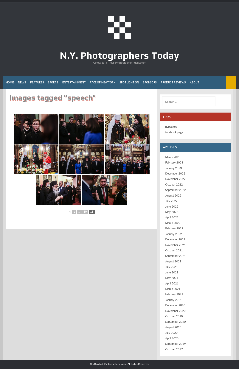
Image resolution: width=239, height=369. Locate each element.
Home (10, 82)
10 (85, 212)
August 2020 (173, 327)
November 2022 (175, 179)
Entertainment (74, 82)
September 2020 (175, 321)
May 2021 (171, 278)
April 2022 (172, 217)
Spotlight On (129, 82)
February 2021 (174, 294)
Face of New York (102, 82)
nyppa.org (171, 126)
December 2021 (175, 239)
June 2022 (171, 206)
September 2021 (175, 256)
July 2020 (171, 332)
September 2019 (175, 343)
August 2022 (173, 195)
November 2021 (175, 245)
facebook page (174, 132)
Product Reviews (173, 82)
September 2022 (175, 190)
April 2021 (172, 283)
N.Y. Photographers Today (119, 55)
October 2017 (174, 349)
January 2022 (173, 234)
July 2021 (171, 267)
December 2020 (175, 305)
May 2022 (171, 212)
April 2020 (172, 338)
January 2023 (173, 168)
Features (37, 82)
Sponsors (150, 82)
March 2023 (172, 157)
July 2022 (171, 201)
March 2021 (172, 289)
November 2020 (175, 311)
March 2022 (172, 223)
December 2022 (175, 173)
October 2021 (174, 250)
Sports (53, 82)
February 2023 (174, 162)
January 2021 (173, 300)
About (194, 82)
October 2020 (174, 316)
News (22, 82)
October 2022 (174, 184)
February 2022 (174, 228)
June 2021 (171, 272)
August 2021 (173, 261)
